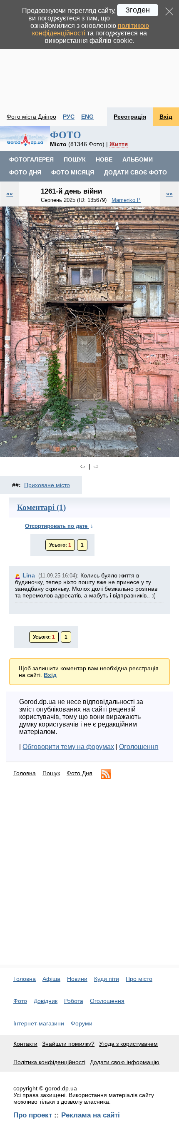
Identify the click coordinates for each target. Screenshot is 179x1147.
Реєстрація (130, 116)
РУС (69, 116)
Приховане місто (47, 485)
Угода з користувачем (128, 1043)
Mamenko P (126, 200)
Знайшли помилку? (68, 1043)
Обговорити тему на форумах (68, 746)
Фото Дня (79, 773)
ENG (87, 116)
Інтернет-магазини (38, 1023)
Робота (73, 1001)
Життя (118, 144)
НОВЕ (104, 159)
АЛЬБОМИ (137, 159)
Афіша (51, 978)
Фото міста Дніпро (31, 116)
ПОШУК (75, 159)
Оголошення (138, 746)
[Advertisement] (89, 54)
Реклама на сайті (90, 1115)
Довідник (45, 1001)
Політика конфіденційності (49, 1062)
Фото (20, 1001)
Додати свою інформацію (124, 1062)
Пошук (51, 773)
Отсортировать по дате (57, 526)
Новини (77, 978)
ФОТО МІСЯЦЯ (72, 172)
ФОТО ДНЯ (25, 172)
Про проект (32, 1115)
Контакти (25, 1043)
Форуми (81, 1023)
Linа (28, 575)
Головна (24, 773)
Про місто (139, 978)
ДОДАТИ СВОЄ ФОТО (135, 172)
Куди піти (106, 978)
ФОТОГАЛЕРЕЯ (31, 159)
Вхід (165, 116)
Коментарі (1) (41, 507)
